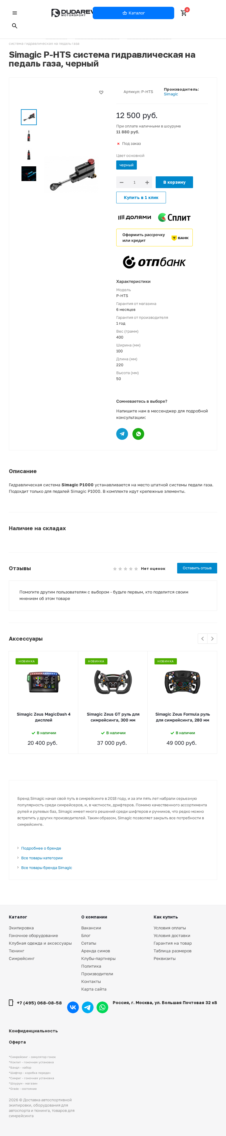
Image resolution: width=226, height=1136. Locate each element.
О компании (94, 916)
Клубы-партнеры (98, 958)
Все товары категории (42, 857)
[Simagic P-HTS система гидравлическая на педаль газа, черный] (71, 174)
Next (212, 639)
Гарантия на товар (173, 943)
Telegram (88, 1007)
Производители (97, 973)
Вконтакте (73, 1007)
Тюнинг (16, 950)
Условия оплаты (170, 927)
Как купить (166, 916)
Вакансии (91, 927)
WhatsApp (102, 1007)
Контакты (91, 981)
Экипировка (21, 927)
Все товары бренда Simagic (46, 867)
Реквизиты (165, 958)
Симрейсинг (21, 958)
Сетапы (88, 943)
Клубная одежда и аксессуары (40, 943)
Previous (203, 639)
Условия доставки (172, 935)
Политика (91, 965)
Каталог (18, 916)
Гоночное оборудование (33, 935)
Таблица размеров (173, 950)
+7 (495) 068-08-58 (39, 1002)
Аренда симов (95, 950)
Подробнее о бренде (41, 848)
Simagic (171, 94)
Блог (85, 935)
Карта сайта (94, 988)
